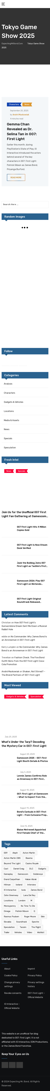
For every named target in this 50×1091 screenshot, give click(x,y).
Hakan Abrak (31, 879)
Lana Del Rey (29, 895)
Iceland (19, 884)
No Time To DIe (28, 906)
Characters (9, 393)
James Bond (36, 890)
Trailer (6, 932)
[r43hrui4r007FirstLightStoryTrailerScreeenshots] (13, 294)
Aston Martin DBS (12, 858)
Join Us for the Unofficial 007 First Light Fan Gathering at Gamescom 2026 (24, 516)
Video (29, 932)
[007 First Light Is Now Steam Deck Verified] (8, 546)
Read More (16, 177)
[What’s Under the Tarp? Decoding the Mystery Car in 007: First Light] (25, 712)
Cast (6, 869)
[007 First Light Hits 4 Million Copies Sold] (8, 528)
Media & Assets (11, 420)
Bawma (29, 858)
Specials (8, 438)
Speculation (10, 447)
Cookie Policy (10, 975)
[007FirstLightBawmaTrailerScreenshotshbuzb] (37, 330)
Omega (7, 911)
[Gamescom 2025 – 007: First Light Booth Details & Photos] (8, 757)
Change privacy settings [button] (12, 984)
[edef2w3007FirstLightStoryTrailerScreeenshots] (37, 258)
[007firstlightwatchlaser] (13, 330)
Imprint (31, 968)
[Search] (47, 3)
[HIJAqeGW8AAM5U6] (37, 294)
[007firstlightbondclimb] (13, 258)
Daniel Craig (18, 869)
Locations (9, 411)
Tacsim (23, 927)
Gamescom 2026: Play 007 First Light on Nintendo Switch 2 (31, 584)
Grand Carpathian (12, 879)
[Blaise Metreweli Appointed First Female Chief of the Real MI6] (8, 829)
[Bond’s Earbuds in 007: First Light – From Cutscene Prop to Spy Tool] (8, 811)
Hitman (7, 884)
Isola (23, 890)
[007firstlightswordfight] (13, 276)
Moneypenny (10, 906)
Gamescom (23, 874)
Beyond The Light (12, 863)
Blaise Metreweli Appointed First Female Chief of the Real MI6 (31, 832)
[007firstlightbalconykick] (13, 240)
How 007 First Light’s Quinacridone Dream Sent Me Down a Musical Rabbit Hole (24, 626)
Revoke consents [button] (12, 993)
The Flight (36, 927)
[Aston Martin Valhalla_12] (37, 276)
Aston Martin (29, 853)
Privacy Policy (35, 975)
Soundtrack (21, 922)
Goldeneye (38, 874)
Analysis (8, 383)
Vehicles (18, 932)
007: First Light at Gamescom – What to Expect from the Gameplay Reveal (32, 797)
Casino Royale (32, 863)
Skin (43, 916)
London (21, 900)
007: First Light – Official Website (36, 995)
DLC (31, 869)
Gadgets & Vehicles (13, 402)
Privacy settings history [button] (36, 984)
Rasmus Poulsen (11, 916)
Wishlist (40, 932)
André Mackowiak (21, 115)
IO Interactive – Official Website (12, 1006)
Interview (31, 884)
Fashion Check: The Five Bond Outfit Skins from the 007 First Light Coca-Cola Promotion (23, 661)
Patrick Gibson (22, 911)
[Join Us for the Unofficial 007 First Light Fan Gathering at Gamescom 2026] (25, 486)
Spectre (35, 922)
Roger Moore (30, 916)
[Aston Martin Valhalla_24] (37, 240)
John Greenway (11, 895)
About (7, 968)
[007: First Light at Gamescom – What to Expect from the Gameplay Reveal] (8, 794)
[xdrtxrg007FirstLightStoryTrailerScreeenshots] (37, 312)
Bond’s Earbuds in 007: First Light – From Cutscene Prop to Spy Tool (31, 815)
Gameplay (8, 874)
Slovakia (7, 922)
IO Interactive (10, 890)
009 (5, 853)
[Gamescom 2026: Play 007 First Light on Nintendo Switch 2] (8, 582)
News (6, 429)
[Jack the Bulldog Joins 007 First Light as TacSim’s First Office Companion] (8, 564)
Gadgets (42, 869)
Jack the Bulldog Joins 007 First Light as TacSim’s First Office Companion (31, 566)
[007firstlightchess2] (13, 312)
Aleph (15, 853)
